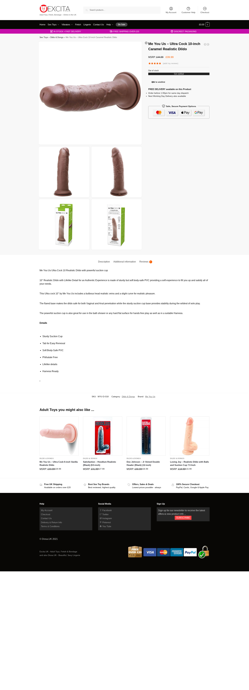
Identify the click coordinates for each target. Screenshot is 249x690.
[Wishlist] (74, 421)
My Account (171, 12)
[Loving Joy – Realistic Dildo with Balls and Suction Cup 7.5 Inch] (189, 436)
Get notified (179, 74)
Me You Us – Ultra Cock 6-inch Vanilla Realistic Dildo (59, 463)
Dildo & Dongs (56, 37)
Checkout (204, 12)
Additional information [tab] (124, 261)
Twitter (105, 514)
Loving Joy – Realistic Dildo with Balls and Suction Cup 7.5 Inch (189, 463)
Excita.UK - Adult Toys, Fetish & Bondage (58, 551)
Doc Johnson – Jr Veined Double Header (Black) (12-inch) (143, 463)
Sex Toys (44, 37)
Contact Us (46, 518)
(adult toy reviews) (170, 63)
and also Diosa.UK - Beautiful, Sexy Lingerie (60, 555)
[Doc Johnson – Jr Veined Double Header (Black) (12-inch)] (146, 436)
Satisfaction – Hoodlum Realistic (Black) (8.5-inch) (99, 463)
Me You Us (150, 396)
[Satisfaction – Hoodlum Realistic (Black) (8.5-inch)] (102, 436)
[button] (204, 24)
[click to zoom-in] (90, 93)
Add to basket (59, 475)
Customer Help (188, 12)
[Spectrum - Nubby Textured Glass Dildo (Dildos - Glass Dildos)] (205, 44)
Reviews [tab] (145, 261)
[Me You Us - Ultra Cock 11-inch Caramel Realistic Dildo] (208, 44)
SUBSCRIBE (183, 517)
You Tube (106, 526)
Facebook (107, 510)
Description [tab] (104, 261)
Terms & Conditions (50, 526)
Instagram (107, 518)
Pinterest (106, 522)
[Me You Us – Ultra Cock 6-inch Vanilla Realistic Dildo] (59, 436)
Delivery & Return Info (51, 522)
